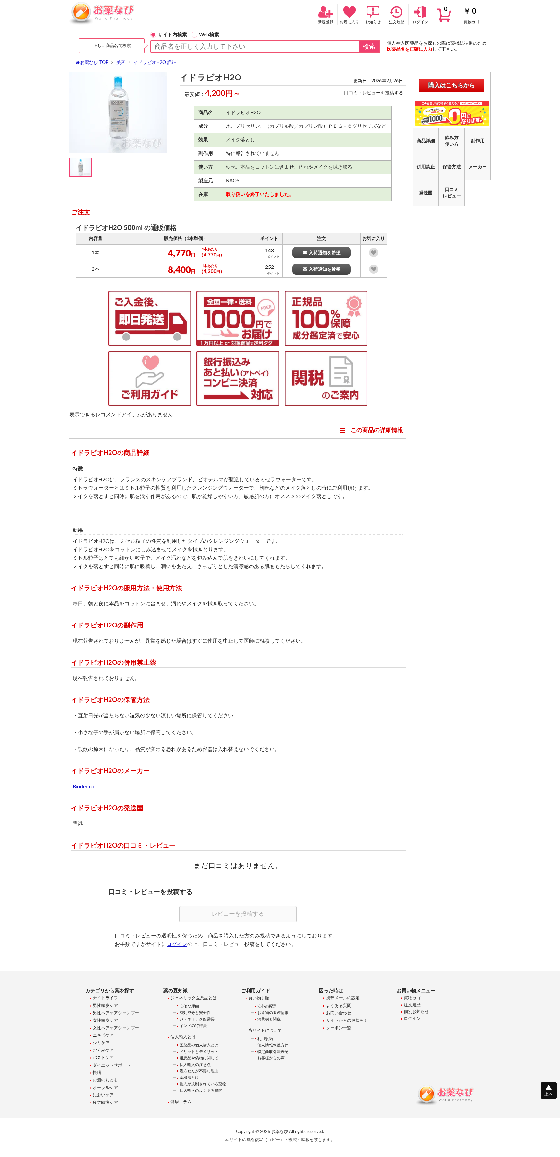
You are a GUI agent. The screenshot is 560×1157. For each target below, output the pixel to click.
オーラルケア (105, 1088)
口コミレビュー (452, 192)
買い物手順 (258, 998)
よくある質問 (338, 1006)
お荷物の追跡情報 (272, 1013)
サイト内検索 (172, 34)
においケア (103, 1095)
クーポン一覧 (338, 1028)
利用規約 (265, 1039)
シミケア (101, 1043)
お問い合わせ (338, 1013)
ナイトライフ (105, 998)
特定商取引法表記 (272, 1052)
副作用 (477, 141)
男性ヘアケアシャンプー (116, 1013)
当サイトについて (265, 1031)
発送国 (426, 193)
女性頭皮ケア (105, 1021)
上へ (548, 1094)
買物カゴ (461, 15)
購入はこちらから (451, 86)
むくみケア (103, 1050)
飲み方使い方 (452, 141)
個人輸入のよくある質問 (201, 1090)
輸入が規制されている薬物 (203, 1084)
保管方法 (452, 167)
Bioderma (83, 786)
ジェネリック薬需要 (197, 1019)
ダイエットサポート (112, 1065)
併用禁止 (426, 167)
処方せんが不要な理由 (199, 1071)
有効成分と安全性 (195, 1013)
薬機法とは (189, 1077)
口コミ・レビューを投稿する (373, 93)
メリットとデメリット (199, 1052)
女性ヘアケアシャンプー (116, 1028)
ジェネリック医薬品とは (193, 998)
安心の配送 (267, 1006)
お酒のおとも (105, 1080)
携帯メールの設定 (343, 998)
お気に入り (349, 22)
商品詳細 (426, 141)
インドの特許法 (193, 1026)
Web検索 (209, 34)
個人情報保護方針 (272, 1045)
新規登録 (325, 22)
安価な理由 (189, 1006)
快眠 (97, 1073)
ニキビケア (103, 1035)
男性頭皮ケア (105, 1006)
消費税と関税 (269, 1019)
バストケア (103, 1058)
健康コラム (181, 1102)
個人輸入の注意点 (195, 1065)
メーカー (478, 167)
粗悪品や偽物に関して (199, 1058)
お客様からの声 (271, 1058)
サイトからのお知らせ (347, 1021)
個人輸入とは (183, 1037)
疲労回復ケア (105, 1103)
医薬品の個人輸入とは (199, 1045)
